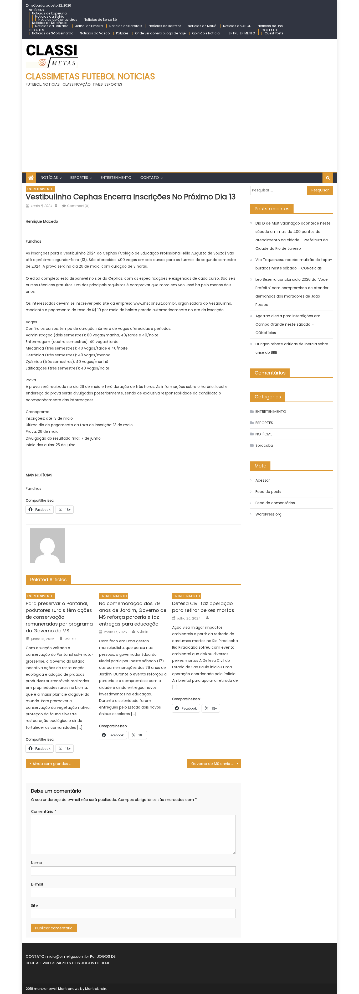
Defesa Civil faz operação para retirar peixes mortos (203, 606)
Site (34, 905)
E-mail (37, 884)
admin (70, 638)
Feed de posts (268, 491)
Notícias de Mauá (202, 26)
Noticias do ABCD (237, 26)
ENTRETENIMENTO (242, 33)
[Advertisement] (179, 127)
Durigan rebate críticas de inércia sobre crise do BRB (291, 348)
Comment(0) (78, 205)
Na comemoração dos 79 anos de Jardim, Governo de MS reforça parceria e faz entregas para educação (132, 613)
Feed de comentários (275, 503)
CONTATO (269, 30)
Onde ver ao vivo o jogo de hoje (160, 33)
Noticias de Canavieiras (57, 19)
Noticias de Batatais (125, 26)
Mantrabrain (95, 988)
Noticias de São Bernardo (52, 33)
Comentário (43, 811)
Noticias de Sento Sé (100, 19)
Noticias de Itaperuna (49, 13)
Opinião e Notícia (206, 33)
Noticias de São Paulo (49, 22)
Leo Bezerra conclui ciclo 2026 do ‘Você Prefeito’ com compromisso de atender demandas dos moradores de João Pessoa (292, 292)
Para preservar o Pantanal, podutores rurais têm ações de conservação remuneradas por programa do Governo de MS (59, 617)
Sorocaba (264, 445)
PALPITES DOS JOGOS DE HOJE (83, 963)
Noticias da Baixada (52, 26)
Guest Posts (274, 33)
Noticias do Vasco (95, 33)
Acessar (262, 480)
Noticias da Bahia (49, 16)
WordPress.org (268, 514)
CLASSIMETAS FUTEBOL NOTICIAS (90, 76)
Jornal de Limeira (89, 26)
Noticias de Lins (270, 26)
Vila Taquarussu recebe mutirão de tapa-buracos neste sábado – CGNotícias (293, 264)
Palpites (122, 33)
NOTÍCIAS (36, 10)
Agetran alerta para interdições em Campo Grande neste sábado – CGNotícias (287, 324)
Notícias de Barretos (165, 26)
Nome (36, 862)
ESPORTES (36, 30)
